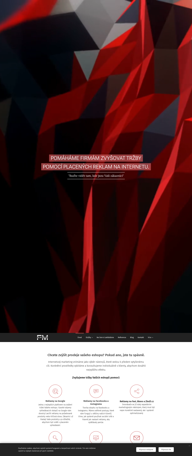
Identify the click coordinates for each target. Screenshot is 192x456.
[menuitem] (80, 337)
